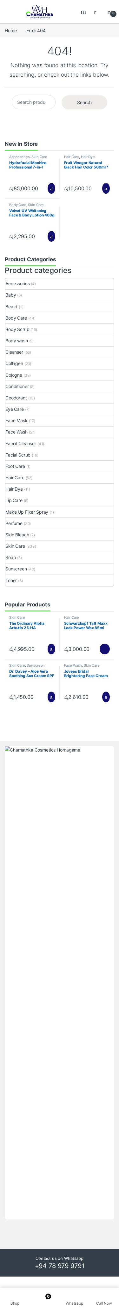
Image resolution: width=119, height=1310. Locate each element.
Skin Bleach (17, 534)
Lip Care (14, 500)
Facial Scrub (17, 454)
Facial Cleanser (20, 443)
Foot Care (15, 466)
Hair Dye (88, 157)
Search (84, 11)
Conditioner (17, 386)
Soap (10, 557)
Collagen (14, 363)
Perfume (14, 523)
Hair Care (71, 157)
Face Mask (16, 420)
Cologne (13, 375)
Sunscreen (16, 568)
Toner (11, 580)
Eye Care (14, 409)
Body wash (16, 340)
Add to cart (51, 188)
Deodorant (16, 397)
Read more (104, 649)
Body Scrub (17, 329)
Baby (10, 295)
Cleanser (14, 352)
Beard (11, 306)
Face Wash (16, 431)
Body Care (17, 205)
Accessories (19, 157)
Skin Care (39, 157)
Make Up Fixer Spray (26, 512)
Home (11, 30)
